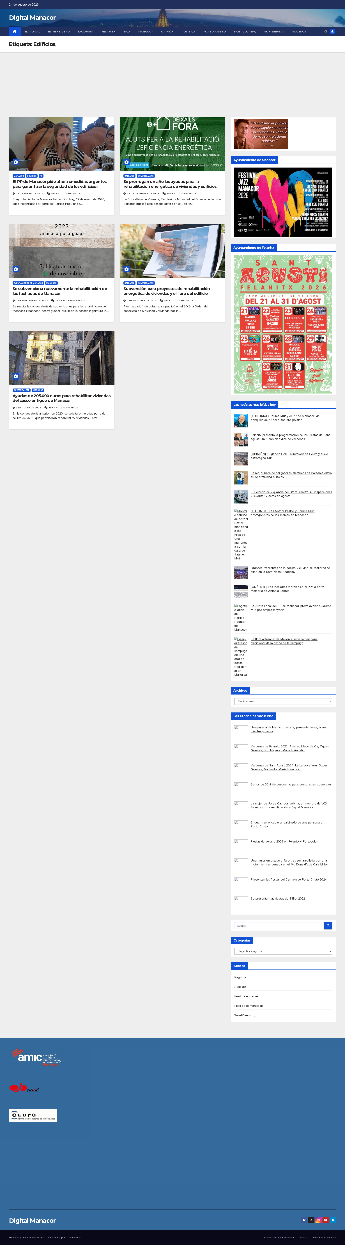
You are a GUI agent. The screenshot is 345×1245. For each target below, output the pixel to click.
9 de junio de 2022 (29, 407)
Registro (240, 977)
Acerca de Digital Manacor (279, 1237)
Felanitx (109, 31)
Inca (126, 31)
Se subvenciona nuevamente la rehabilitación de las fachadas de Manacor (60, 291)
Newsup (58, 1237)
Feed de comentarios (248, 1006)
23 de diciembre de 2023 (143, 193)
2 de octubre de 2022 (142, 300)
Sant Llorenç (245, 31)
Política (189, 31)
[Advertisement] (172, 79)
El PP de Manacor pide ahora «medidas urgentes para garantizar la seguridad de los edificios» (60, 184)
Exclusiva (86, 31)
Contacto (303, 1237)
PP (41, 176)
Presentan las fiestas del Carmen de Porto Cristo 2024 (289, 879)
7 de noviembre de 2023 (32, 300)
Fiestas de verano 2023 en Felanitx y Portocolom (285, 841)
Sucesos (299, 31)
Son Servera (274, 31)
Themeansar (74, 1237)
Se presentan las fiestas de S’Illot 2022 (278, 898)
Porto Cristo (214, 31)
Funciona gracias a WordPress (26, 1237)
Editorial (32, 31)
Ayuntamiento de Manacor (28, 283)
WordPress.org (244, 1015)
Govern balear (146, 176)
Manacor (145, 31)
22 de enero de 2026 (30, 193)
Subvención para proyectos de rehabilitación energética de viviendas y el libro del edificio (166, 291)
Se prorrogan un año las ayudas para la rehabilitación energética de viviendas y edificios (170, 184)
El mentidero (59, 31)
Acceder (240, 987)
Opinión (167, 31)
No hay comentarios (65, 193)
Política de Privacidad (324, 1237)
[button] (326, 31)
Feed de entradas (246, 996)
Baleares (129, 176)
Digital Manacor (32, 17)
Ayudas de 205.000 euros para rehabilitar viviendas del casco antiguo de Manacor (62, 398)
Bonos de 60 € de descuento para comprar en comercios (291, 784)
